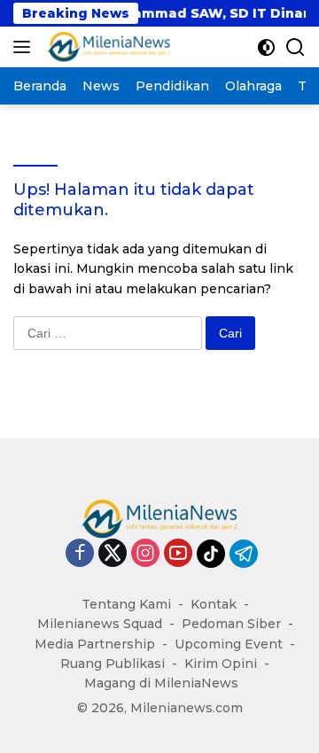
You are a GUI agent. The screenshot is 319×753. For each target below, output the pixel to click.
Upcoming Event (229, 644)
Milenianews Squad (99, 624)
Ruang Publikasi (112, 663)
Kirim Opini (220, 663)
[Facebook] (80, 554)
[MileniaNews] (107, 47)
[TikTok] (211, 554)
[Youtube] (178, 554)
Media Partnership (95, 644)
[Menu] (25, 47)
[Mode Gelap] (266, 47)
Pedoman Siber (231, 624)
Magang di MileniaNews (161, 683)
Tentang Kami (126, 604)
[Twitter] (112, 554)
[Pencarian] (295, 47)
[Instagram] (145, 554)
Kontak (214, 604)
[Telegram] (244, 554)
